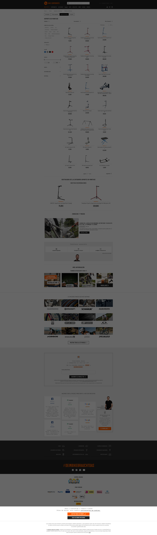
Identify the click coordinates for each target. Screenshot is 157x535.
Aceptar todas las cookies (77, 514)
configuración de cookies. (90, 510)
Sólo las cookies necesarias (78, 517)
